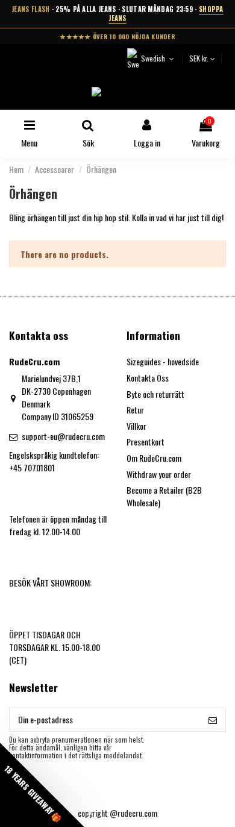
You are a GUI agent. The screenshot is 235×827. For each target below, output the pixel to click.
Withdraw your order (159, 474)
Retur (135, 409)
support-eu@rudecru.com (63, 436)
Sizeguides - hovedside (163, 361)
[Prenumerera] (212, 719)
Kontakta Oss (148, 377)
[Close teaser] (89, 812)
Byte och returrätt (155, 394)
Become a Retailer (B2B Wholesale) (164, 496)
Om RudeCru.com (154, 457)
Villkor (136, 426)
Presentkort (145, 441)
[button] (42, 785)
